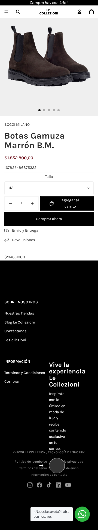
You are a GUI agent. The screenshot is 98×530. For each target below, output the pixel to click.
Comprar (12, 381)
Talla (49, 176)
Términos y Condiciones (24, 372)
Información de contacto (49, 475)
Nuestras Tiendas (19, 313)
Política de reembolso (31, 461)
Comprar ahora (49, 219)
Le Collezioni (15, 340)
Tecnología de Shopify (66, 452)
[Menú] (6, 11)
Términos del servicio (35, 468)
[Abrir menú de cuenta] (79, 12)
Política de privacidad (66, 461)
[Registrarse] (41, 465)
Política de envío (66, 468)
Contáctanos (15, 331)
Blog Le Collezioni (19, 322)
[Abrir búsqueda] (18, 12)
